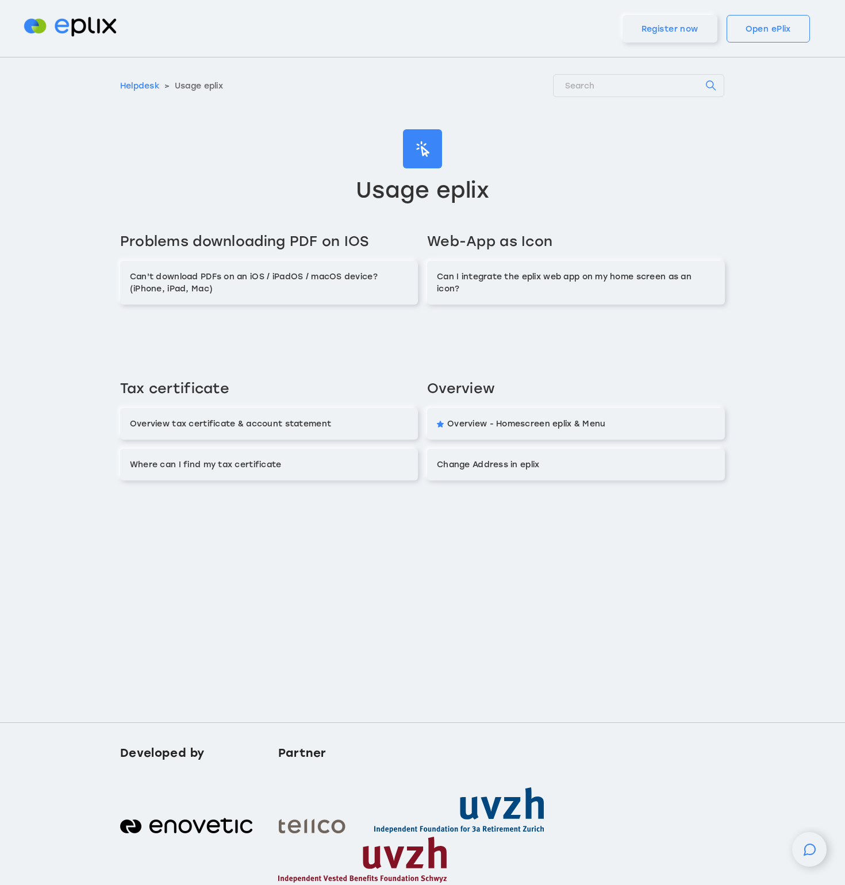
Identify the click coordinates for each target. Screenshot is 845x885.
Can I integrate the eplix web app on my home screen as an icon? (564, 283)
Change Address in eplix (488, 465)
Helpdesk (140, 86)
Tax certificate (174, 388)
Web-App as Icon (489, 241)
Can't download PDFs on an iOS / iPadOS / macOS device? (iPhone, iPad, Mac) (254, 283)
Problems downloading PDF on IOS (244, 241)
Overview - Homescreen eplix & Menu (526, 424)
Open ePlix (768, 29)
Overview (461, 388)
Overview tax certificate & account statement (230, 424)
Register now (670, 29)
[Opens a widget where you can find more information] (809, 855)
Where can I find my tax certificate (206, 465)
